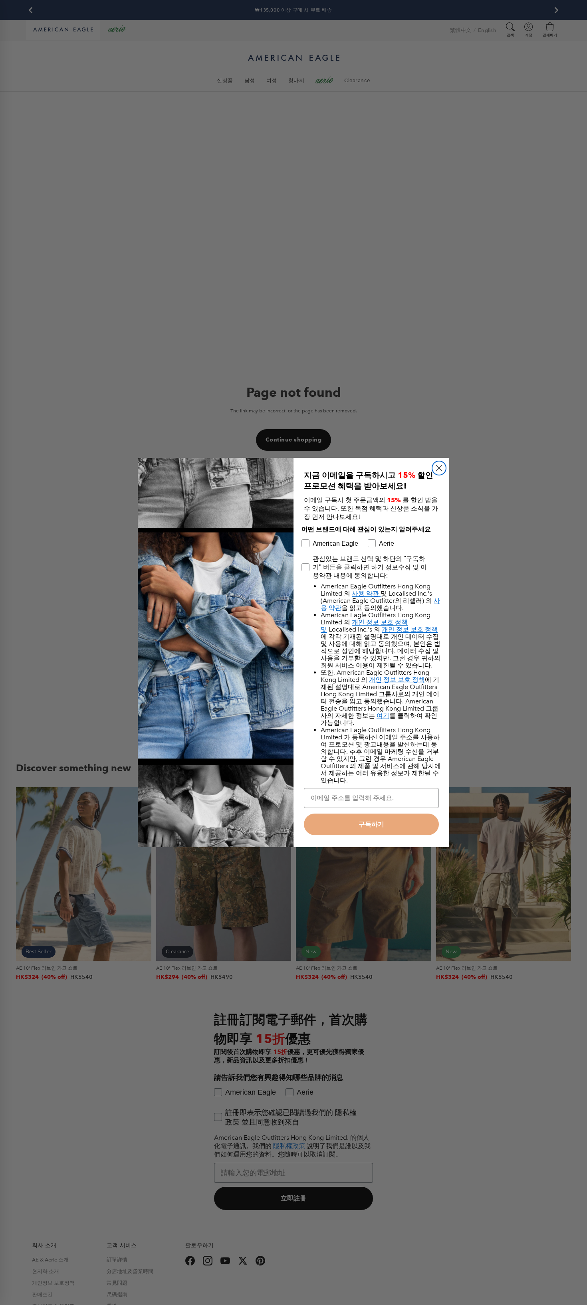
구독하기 (371, 824)
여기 (383, 715)
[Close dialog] (439, 468)
